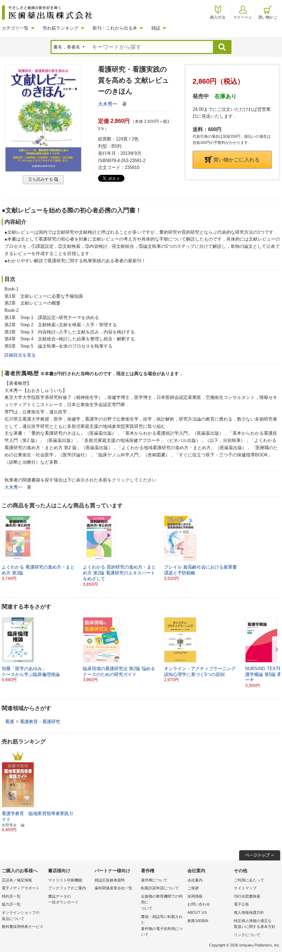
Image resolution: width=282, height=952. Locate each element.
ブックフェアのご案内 (67, 888)
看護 (9, 721)
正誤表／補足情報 (17, 880)
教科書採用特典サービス (22, 926)
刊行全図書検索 (247, 896)
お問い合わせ (198, 904)
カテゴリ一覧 (15, 28)
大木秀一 (107, 104)
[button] (275, 649)
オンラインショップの (21, 915)
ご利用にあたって (249, 880)
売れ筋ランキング (60, 28)
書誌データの (63, 899)
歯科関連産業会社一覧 (113, 888)
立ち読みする (40, 179)
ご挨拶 (193, 888)
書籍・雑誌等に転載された (162, 925)
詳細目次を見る (20, 355)
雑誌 (155, 28)
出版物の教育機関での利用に (162, 902)
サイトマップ (245, 888)
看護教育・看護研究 (40, 721)
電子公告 (241, 904)
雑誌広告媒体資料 (110, 880)
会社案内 (195, 880)
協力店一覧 (11, 904)
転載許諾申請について (160, 888)
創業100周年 (198, 921)
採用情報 (195, 896)
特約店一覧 (11, 896)
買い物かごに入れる (236, 159)
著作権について (154, 880)
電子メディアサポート (21, 888)
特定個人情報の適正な (254, 924)
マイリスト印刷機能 (65, 880)
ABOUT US (197, 912)
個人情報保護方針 (249, 912)
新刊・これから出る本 (115, 28)
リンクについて (247, 935)
